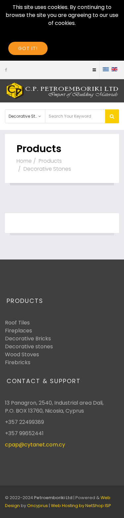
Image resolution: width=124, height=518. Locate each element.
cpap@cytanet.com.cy (35, 444)
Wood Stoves (22, 354)
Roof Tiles (17, 322)
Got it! (28, 48)
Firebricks (17, 362)
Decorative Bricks (28, 338)
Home (24, 161)
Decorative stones (29, 346)
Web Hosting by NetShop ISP (81, 505)
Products (50, 161)
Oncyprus (37, 505)
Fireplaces (18, 330)
